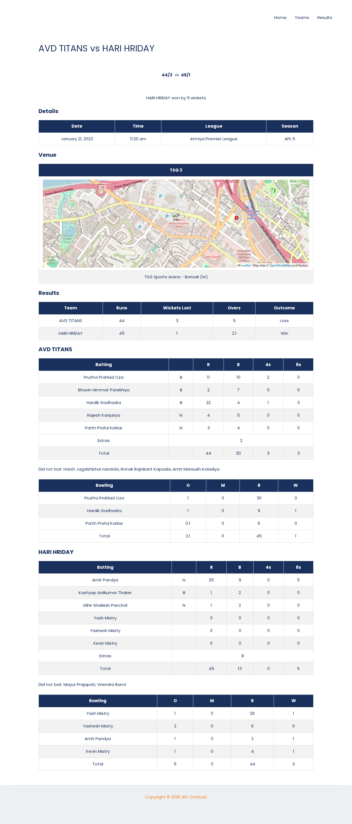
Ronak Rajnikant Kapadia (146, 469)
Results (324, 17)
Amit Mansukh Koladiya (196, 469)
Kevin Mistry (105, 643)
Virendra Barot (112, 684)
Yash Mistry (105, 618)
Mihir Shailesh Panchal (105, 605)
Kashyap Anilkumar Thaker (105, 592)
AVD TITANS (70, 320)
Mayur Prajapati (79, 684)
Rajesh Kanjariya (103, 415)
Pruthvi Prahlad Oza (103, 377)
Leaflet (246, 265)
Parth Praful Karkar (103, 428)
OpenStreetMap (280, 265)
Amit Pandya (105, 580)
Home (280, 17)
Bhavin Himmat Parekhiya (104, 390)
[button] (260, 17)
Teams (302, 17)
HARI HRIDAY (70, 333)
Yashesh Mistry (105, 630)
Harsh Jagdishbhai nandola (91, 469)
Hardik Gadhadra (104, 402)
